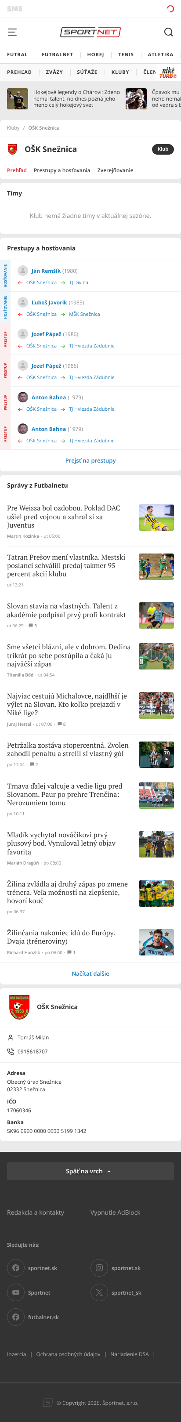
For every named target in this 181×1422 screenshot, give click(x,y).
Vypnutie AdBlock (115, 1212)
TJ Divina (78, 282)
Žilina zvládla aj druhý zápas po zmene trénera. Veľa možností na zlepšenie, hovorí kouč (67, 892)
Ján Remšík (46, 271)
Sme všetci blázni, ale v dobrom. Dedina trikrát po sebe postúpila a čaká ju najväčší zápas (68, 655)
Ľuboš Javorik (49, 302)
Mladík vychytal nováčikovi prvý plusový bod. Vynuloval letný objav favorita (61, 843)
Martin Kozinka (23, 536)
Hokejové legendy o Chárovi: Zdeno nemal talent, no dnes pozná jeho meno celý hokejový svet (76, 98)
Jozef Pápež (46, 334)
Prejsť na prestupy (90, 460)
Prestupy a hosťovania (62, 170)
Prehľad (17, 170)
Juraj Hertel (19, 724)
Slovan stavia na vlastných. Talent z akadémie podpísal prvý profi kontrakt (66, 610)
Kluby (13, 128)
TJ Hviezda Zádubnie (92, 346)
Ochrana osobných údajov (68, 1354)
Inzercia (16, 1354)
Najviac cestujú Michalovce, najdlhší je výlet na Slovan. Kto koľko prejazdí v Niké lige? (67, 704)
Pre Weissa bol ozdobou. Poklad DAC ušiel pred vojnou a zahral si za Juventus (63, 516)
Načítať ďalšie (90, 973)
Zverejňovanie (116, 170)
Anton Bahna (49, 397)
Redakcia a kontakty (35, 1212)
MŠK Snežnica (84, 314)
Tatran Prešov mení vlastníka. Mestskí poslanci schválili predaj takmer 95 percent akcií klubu (66, 566)
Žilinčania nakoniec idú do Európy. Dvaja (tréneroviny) (61, 937)
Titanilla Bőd (20, 675)
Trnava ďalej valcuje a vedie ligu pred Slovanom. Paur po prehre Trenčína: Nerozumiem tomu (64, 794)
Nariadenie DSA (129, 1354)
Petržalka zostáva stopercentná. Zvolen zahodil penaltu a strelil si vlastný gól (68, 750)
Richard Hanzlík (23, 952)
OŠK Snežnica (41, 282)
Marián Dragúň (23, 863)
